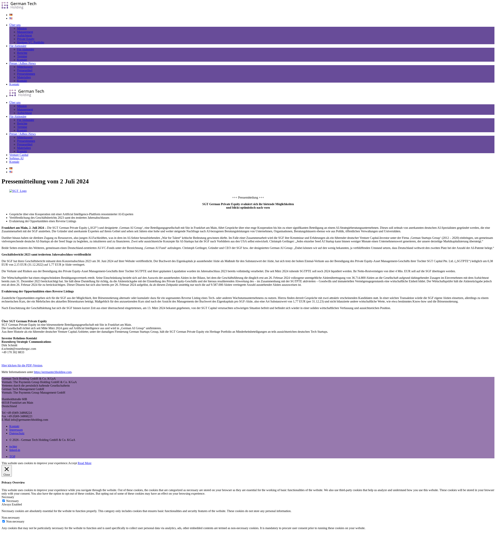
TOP (12, 456)
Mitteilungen (25, 66)
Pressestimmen (26, 73)
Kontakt (22, 59)
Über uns (15, 25)
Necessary (12, 501)
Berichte (22, 52)
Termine (22, 56)
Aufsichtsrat (24, 35)
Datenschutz (16, 433)
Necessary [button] (8, 497)
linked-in (14, 450)
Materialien (24, 77)
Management (25, 32)
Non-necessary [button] (11, 517)
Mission (22, 28)
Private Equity (25, 39)
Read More (84, 463)
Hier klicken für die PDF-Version (22, 365)
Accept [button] (72, 463)
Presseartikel (24, 70)
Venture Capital (18, 154)
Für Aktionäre (17, 46)
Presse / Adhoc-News (22, 63)
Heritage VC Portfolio (30, 42)
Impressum (16, 429)
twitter (13, 446)
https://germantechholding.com (52, 372)
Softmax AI (16, 158)
